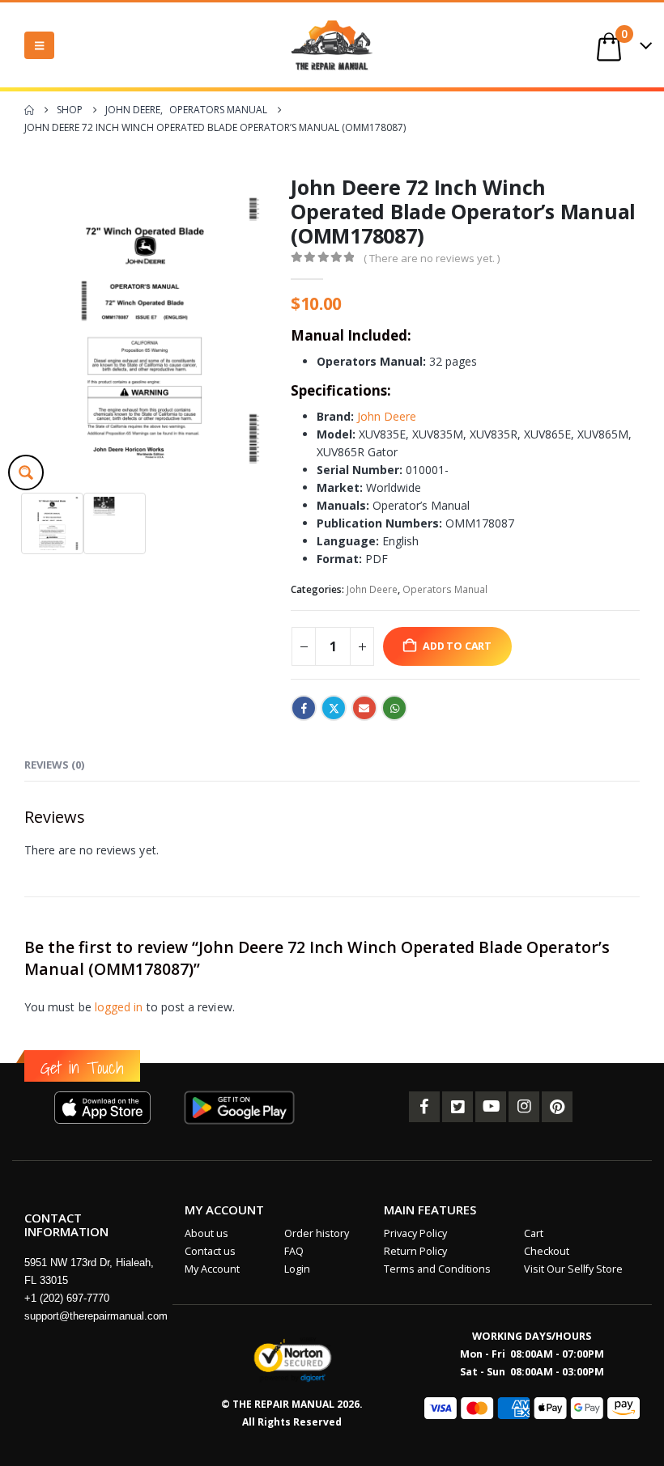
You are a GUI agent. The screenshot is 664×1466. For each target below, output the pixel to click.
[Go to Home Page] (29, 110)
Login (297, 1269)
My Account (212, 1269)
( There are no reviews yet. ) (432, 258)
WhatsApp (394, 708)
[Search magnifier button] (26, 472)
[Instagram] (524, 1106)
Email (364, 708)
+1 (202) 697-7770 (66, 1298)
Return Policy (415, 1251)
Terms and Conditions (437, 1269)
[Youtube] (490, 1106)
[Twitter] (457, 1106)
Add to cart (457, 646)
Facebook (304, 708)
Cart (533, 1233)
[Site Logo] (332, 45)
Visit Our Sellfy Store (573, 1269)
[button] (39, 45)
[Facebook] (424, 1106)
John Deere (386, 416)
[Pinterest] (557, 1106)
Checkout (546, 1251)
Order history (316, 1233)
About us (206, 1233)
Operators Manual (444, 589)
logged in (119, 1007)
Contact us (210, 1251)
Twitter (334, 708)
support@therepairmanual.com (96, 1316)
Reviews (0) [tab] (54, 764)
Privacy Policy (415, 1233)
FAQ (294, 1251)
